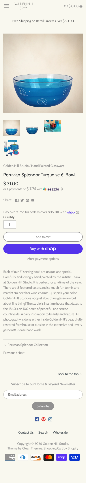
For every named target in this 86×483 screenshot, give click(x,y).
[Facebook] (37, 419)
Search (43, 432)
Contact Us (26, 432)
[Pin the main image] (27, 200)
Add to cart (43, 237)
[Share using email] (32, 200)
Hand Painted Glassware (48, 166)
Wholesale (60, 432)
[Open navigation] (6, 6)
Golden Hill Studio (16, 166)
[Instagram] (50, 419)
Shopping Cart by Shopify (61, 448)
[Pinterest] (43, 419)
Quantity (9, 217)
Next (21, 353)
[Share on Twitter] (22, 200)
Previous (9, 353)
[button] (43, 189)
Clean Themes (32, 448)
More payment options (43, 259)
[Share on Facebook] (17, 200)
